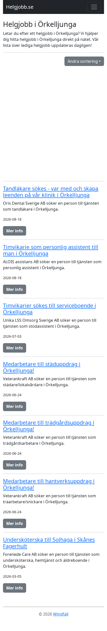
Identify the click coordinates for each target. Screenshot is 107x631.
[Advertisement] (53, 123)
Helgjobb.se (19, 6)
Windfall (60, 614)
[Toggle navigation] (94, 7)
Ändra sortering (83, 61)
